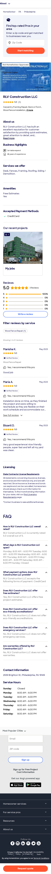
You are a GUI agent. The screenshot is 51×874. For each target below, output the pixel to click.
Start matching (25, 50)
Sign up (25, 759)
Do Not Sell (27, 853)
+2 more (29, 110)
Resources (8, 821)
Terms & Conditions (41, 858)
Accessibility (39, 853)
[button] (23, 253)
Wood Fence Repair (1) (15, 331)
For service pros (11, 812)
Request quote (25, 868)
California (18, 853)
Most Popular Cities (13, 731)
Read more (9, 138)
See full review (11, 415)
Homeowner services (14, 803)
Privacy (10, 853)
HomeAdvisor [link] (9, 12)
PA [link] (20, 12)
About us (8, 829)
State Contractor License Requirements (21, 474)
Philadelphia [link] (29, 12)
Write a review (25, 314)
